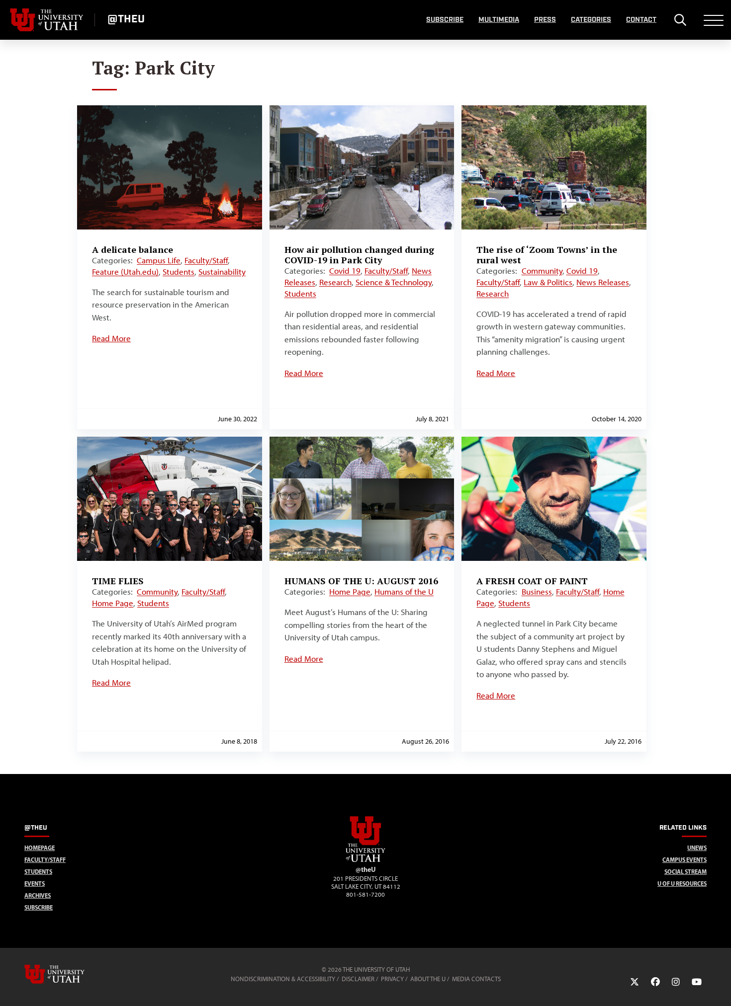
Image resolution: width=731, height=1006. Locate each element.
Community (542, 271)
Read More (111, 338)
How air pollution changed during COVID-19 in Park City (359, 254)
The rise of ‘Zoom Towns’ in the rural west (546, 254)
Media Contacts (476, 979)
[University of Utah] (68, 974)
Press (545, 19)
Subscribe (444, 19)
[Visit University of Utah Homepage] (47, 19)
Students (178, 272)
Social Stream (685, 871)
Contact (641, 19)
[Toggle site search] (680, 20)
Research (335, 282)
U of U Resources (682, 883)
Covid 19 (345, 271)
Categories (591, 19)
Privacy (392, 979)
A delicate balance (132, 249)
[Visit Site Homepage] (365, 859)
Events (34, 883)
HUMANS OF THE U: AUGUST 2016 (361, 581)
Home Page (112, 603)
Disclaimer (358, 979)
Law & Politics (548, 282)
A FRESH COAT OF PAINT (532, 581)
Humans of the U (404, 592)
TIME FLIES (118, 581)
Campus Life (159, 260)
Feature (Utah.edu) (125, 272)
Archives (37, 895)
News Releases (602, 282)
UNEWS (697, 847)
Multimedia (498, 19)
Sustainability (222, 272)
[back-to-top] (719, 986)
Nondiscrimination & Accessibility (283, 979)
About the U (428, 979)
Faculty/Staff (206, 260)
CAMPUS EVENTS (684, 859)
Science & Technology (394, 282)
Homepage (39, 847)
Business (537, 592)
